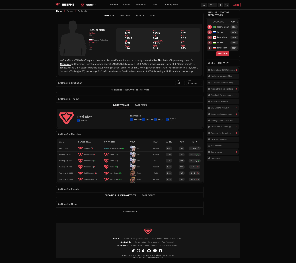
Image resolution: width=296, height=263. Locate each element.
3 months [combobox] (192, 83)
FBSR (183, 46)
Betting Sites (171, 4)
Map (179, 80)
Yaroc (220, 32)
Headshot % (158, 41)
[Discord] (149, 250)
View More (223, 54)
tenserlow (222, 48)
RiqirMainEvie (223, 27)
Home (59, 11)
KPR (154, 36)
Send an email (154, 242)
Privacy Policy (137, 239)
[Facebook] (160, 250)
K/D (182, 31)
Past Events (148, 195)
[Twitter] (133, 250)
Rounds (128, 46)
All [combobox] (178, 83)
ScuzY (220, 43)
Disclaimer (176, 239)
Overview (109, 15)
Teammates (135, 116)
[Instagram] (138, 250)
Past (189, 80)
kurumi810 (222, 37)
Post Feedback (168, 242)
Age (90, 47)
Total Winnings (94, 43)
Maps (183, 41)
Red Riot (158, 60)
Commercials (140, 242)
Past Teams (141, 105)
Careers (126, 239)
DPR (127, 41)
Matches (114, 4)
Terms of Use (150, 239)
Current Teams (121, 105)
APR (182, 36)
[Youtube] (155, 250)
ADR (126, 36)
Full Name (92, 33)
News (152, 15)
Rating (127, 31)
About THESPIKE (164, 239)
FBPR (155, 46)
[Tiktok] (143, 250)
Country (91, 38)
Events (126, 4)
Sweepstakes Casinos (167, 246)
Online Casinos (150, 246)
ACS (154, 31)
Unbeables (65, 64)
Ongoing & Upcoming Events (120, 195)
